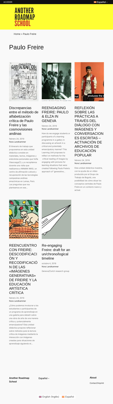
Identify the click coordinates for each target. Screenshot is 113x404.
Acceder (7, 2)
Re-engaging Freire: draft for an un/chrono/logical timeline (56, 251)
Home (17, 34)
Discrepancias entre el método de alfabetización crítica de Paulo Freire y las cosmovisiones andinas (23, 121)
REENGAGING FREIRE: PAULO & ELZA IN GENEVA (55, 114)
